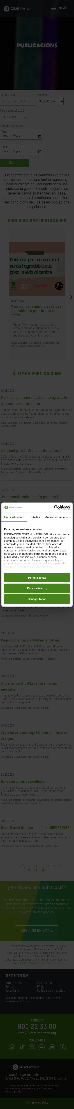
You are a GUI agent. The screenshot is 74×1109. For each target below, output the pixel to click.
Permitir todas (37, 577)
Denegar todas (37, 598)
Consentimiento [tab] (14, 516)
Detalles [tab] (35, 516)
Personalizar (35, 588)
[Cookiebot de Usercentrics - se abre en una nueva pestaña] (54, 507)
